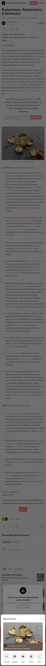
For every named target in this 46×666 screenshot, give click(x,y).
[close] (42, 618)
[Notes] (31, 656)
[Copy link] (6, 656)
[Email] (23, 656)
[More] (39, 656)
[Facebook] (14, 656)
